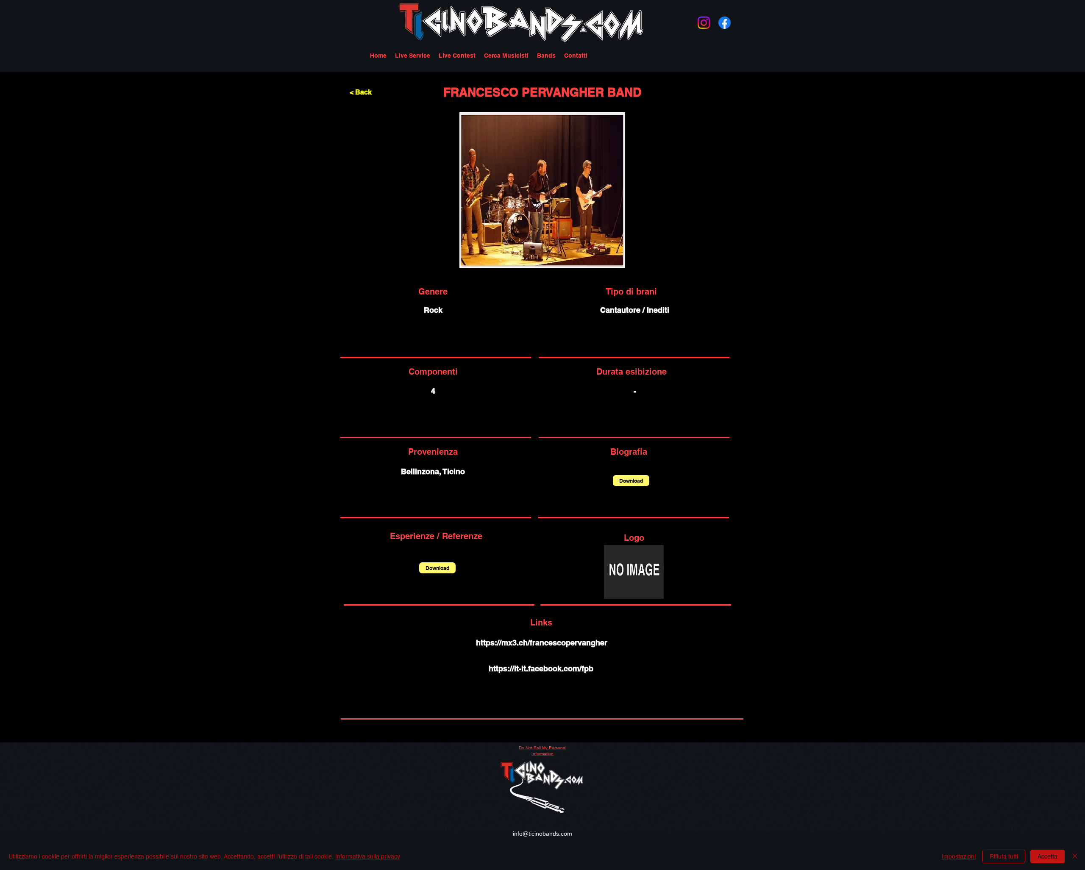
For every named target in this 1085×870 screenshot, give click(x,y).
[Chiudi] (1075, 856)
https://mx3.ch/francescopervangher (541, 642)
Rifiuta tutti (1004, 856)
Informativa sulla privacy (367, 856)
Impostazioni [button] (959, 856)
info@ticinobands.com (542, 833)
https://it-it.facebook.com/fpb (541, 668)
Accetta (1047, 856)
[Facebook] (724, 22)
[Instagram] (704, 22)
